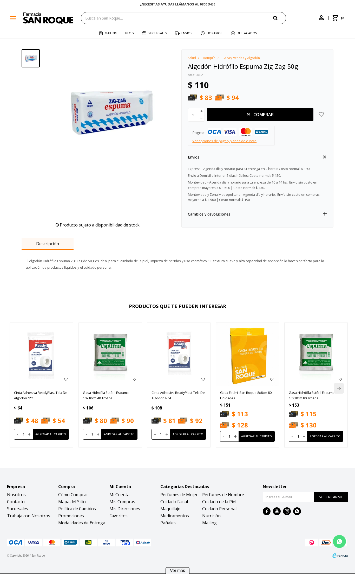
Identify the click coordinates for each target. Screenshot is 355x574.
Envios (186, 33)
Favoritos (118, 516)
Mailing (111, 33)
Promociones (71, 516)
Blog (129, 33)
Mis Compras (122, 501)
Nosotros (16, 494)
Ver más (177, 570)
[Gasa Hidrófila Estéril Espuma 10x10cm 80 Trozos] (316, 354)
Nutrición (211, 516)
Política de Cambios (77, 509)
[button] (279, 18)
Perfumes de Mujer (179, 494)
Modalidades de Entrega (81, 523)
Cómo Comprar (73, 494)
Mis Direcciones (124, 509)
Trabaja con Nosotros (28, 516)
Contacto (16, 501)
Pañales (168, 523)
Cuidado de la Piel (219, 501)
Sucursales (157, 33)
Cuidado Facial (174, 501)
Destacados (247, 33)
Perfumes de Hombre (223, 494)
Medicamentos (174, 516)
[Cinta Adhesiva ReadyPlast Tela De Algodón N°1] (41, 354)
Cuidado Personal (219, 509)
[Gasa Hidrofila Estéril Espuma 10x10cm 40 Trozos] (110, 354)
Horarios (214, 33)
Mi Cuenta (119, 494)
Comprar (263, 114)
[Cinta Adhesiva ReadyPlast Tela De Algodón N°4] (178, 354)
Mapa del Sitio (72, 501)
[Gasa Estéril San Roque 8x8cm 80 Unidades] (247, 354)
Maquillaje (170, 509)
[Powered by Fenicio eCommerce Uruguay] (340, 555)
